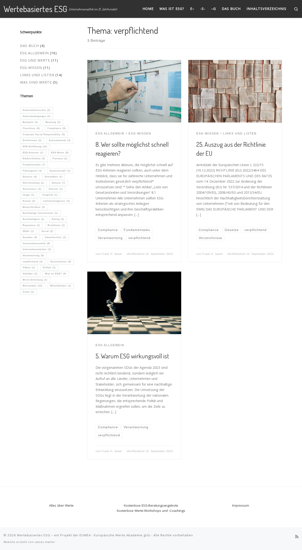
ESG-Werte (60, 152)
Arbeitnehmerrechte (36, 110)
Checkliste (31, 128)
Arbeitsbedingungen (36, 116)
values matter (45, 542)
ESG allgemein (34, 53)
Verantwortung (33, 255)
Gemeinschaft (60, 171)
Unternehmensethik (36, 243)
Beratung (53, 122)
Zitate (28, 292)
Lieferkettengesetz (56, 201)
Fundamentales (34, 165)
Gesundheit (54, 177)
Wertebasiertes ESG (33, 535)
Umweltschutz (55, 237)
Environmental (60, 140)
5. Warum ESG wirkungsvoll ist (132, 356)
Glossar (58, 183)
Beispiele (30, 122)
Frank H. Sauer (111, 253)
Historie (56, 189)
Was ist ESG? (55, 274)
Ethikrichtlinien (34, 158)
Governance (32, 189)
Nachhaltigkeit (33, 219)
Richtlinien (56, 225)
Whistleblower (60, 286)
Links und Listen (37, 75)
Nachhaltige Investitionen (40, 213)
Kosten (29, 201)
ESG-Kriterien (33, 152)
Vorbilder (30, 274)
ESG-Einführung (35, 146)
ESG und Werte (35, 60)
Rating (58, 219)
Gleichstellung (33, 183)
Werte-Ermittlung (35, 280)
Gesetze (30, 177)
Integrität (50, 195)
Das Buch (29, 45)
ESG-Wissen (31, 67)
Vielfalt (49, 267)
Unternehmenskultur (37, 249)
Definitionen (32, 140)
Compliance (56, 128)
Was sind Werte (36, 82)
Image (28, 195)
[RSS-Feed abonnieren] (296, 537)
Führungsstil (32, 171)
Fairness (60, 158)
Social (47, 231)
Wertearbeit (32, 286)
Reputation (31, 225)
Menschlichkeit (34, 207)
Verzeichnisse (60, 261)
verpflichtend (33, 261)
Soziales (30, 237)
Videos (29, 267)
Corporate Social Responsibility (44, 134)
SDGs (28, 231)
